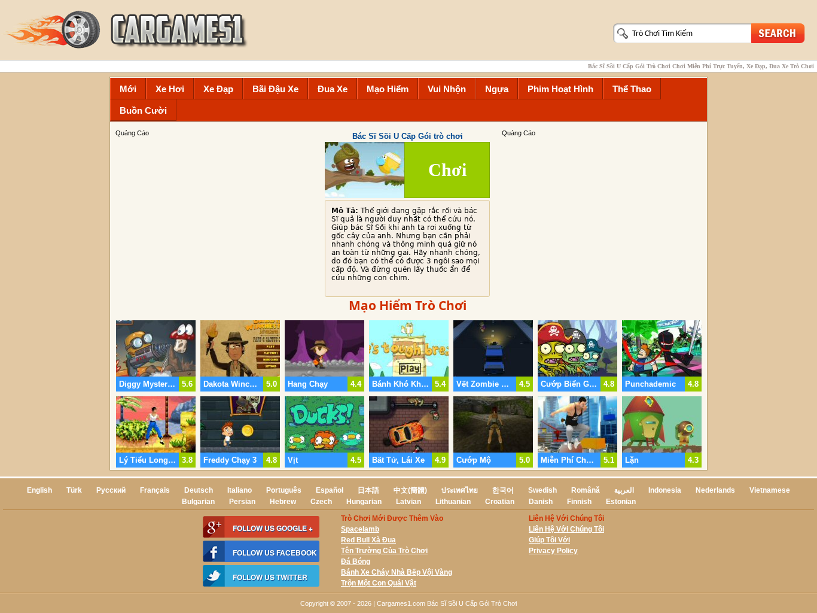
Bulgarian (198, 501)
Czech (321, 501)
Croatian (499, 501)
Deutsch (198, 490)
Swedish (542, 490)
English (39, 490)
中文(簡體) (410, 490)
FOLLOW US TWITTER (270, 577)
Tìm (778, 33)
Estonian (621, 501)
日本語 (368, 490)
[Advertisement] (602, 222)
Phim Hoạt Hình (560, 89)
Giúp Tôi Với (549, 540)
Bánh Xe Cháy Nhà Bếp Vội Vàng (396, 572)
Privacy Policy (553, 551)
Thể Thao (631, 89)
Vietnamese (769, 490)
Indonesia (664, 490)
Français (155, 490)
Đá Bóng (355, 561)
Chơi (447, 170)
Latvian (408, 501)
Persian (242, 501)
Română (585, 490)
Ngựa (496, 89)
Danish (541, 501)
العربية (624, 490)
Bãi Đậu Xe (275, 89)
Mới (128, 89)
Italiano (239, 490)
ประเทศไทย (459, 490)
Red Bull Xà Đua (368, 540)
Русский (111, 490)
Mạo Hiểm (387, 89)
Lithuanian (453, 501)
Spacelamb (360, 529)
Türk (74, 490)
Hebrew (283, 501)
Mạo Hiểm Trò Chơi (408, 305)
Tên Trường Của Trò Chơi (384, 551)
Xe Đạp (218, 89)
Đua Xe (332, 89)
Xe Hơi (170, 89)
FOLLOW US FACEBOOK (275, 552)
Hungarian (364, 501)
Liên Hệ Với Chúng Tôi (566, 529)
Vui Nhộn (447, 89)
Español (329, 490)
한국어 (503, 490)
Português (283, 490)
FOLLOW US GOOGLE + (273, 528)
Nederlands (715, 490)
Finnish (579, 501)
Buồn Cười (143, 110)
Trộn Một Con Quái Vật (378, 583)
